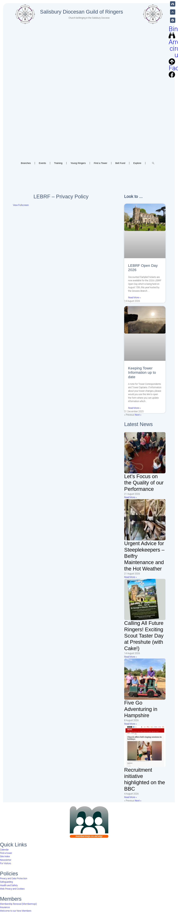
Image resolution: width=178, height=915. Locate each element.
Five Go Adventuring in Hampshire (140, 709)
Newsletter (5, 860)
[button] (153, 163)
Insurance (5, 907)
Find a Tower (100, 163)
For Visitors (5, 863)
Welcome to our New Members (15, 911)
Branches (26, 163)
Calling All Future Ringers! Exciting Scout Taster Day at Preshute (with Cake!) (144, 635)
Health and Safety (9, 885)
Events (42, 163)
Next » (138, 414)
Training (58, 163)
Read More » (134, 297)
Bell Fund (120, 163)
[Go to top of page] (172, 12)
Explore (137, 163)
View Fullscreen (21, 205)
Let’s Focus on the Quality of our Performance (144, 482)
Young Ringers (78, 163)
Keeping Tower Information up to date (142, 372)
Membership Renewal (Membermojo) (18, 904)
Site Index (5, 856)
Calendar (4, 849)
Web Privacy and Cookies (12, 888)
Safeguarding (6, 882)
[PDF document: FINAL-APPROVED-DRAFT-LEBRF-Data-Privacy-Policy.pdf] (61, 259)
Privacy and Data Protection (13, 878)
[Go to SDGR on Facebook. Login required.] (172, 20)
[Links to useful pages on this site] (172, 4)
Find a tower (6, 853)
